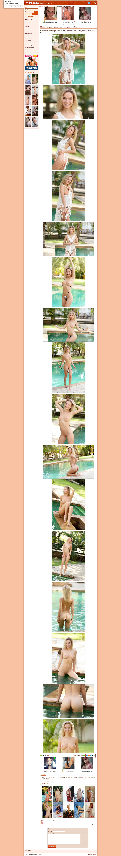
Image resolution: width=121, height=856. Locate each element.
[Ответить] (94, 824)
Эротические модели (29, 47)
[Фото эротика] (31, 3)
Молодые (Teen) (28, 45)
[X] (92, 755)
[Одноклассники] (89, 755)
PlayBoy (26, 24)
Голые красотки (76, 777)
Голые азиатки (28, 40)
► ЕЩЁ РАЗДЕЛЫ (28, 52)
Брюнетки (27, 26)
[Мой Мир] (90, 755)
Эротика (33, 854)
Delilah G (47, 778)
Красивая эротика (28, 19)
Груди (26, 42)
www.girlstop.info (28, 851)
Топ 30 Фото (49, 3)
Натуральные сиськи (91, 777)
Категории (42, 3)
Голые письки (28, 35)
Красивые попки (28, 33)
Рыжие (26, 31)
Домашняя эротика (29, 21)
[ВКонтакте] (87, 755)
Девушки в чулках (28, 49)
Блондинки (27, 28)
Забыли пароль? (28, 13)
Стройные (70, 777)
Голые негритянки (28, 38)
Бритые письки (83, 777)
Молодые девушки (63, 777)
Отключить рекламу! (67, 24)
